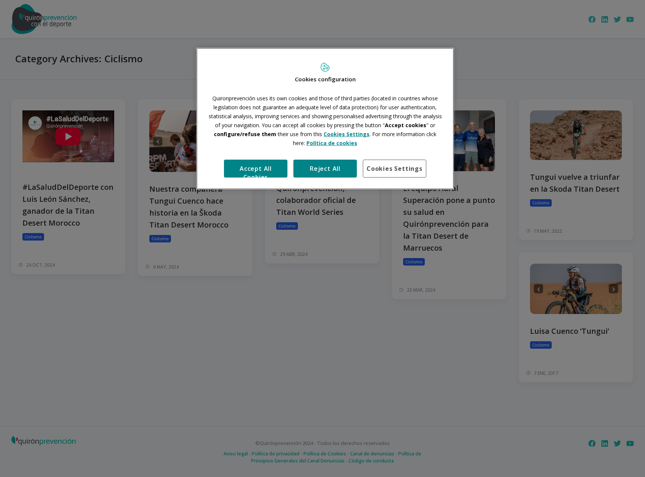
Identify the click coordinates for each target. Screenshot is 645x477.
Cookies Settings (395, 168)
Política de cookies (331, 143)
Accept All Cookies (256, 171)
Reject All (325, 168)
